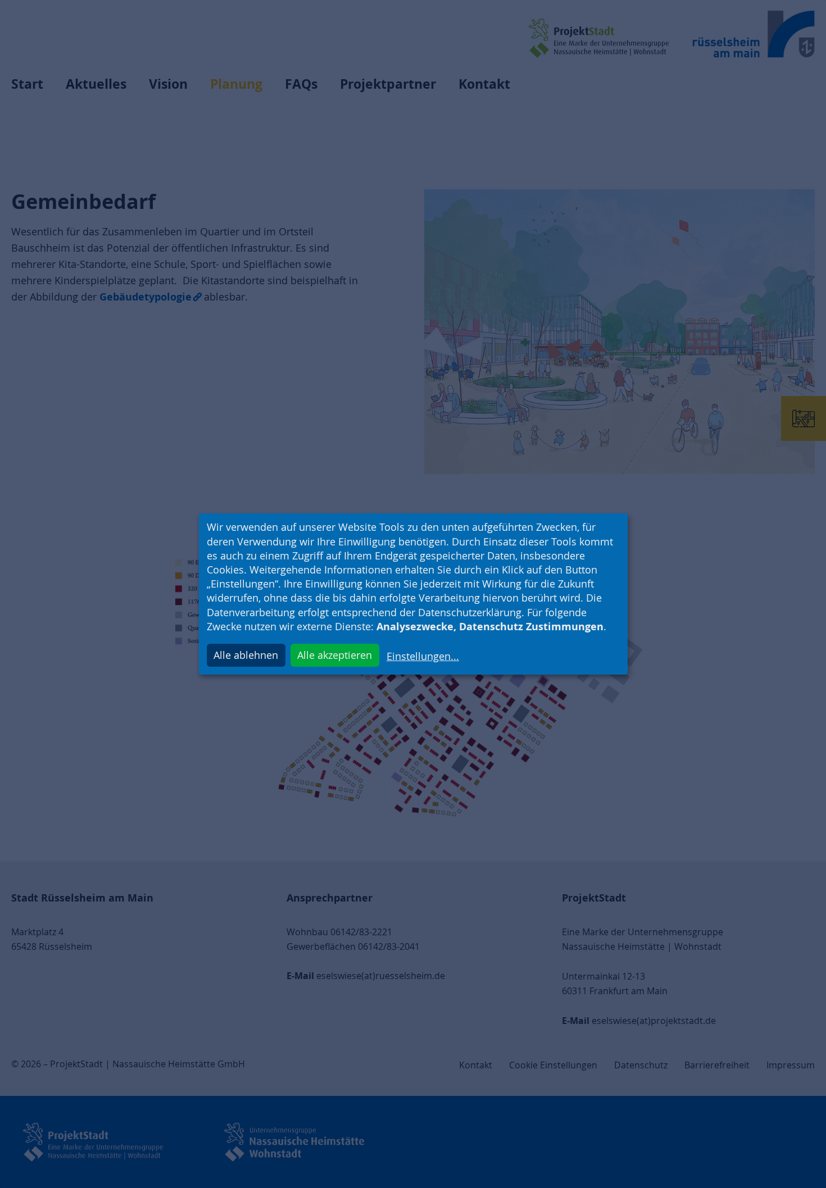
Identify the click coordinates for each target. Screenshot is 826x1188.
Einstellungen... (423, 656)
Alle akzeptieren (334, 655)
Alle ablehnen (246, 655)
